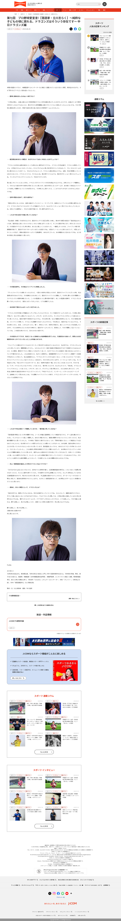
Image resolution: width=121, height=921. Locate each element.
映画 (22, 10)
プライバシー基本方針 (37, 911)
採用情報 (72, 915)
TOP (17, 10)
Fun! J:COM (70, 885)
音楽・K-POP (72, 10)
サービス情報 (14, 885)
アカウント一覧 (60, 897)
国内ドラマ (37, 10)
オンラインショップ (27, 885)
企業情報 (105, 885)
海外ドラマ (29, 10)
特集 (99, 10)
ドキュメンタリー (90, 10)
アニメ (64, 10)
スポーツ (58, 10)
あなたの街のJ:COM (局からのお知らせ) (68, 880)
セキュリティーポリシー (65, 911)
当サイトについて (62, 915)
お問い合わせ (81, 915)
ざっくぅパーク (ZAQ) (86, 880)
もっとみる (44, 752)
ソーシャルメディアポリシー (81, 911)
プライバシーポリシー (51, 911)
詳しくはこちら (17, 678)
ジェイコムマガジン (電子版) (47, 880)
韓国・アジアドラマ (48, 10)
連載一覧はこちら (73, 598)
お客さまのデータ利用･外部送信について (45, 915)
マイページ (92, 885)
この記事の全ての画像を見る (45, 605)
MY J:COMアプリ (31, 880)
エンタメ (81, 10)
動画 (104, 10)
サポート (45, 885)
